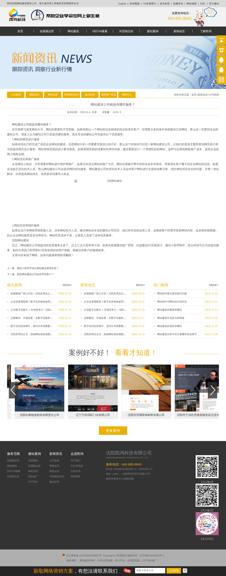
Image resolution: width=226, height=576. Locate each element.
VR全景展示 (149, 3)
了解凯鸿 (205, 31)
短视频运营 (47, 31)
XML (203, 3)
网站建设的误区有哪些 (169, 326)
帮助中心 (127, 94)
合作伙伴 (76, 471)
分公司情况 (77, 465)
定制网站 (33, 460)
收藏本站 (178, 3)
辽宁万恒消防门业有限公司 (85, 414)
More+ (67, 285)
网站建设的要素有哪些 (169, 309)
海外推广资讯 (108, 94)
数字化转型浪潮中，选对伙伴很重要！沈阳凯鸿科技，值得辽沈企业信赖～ (51, 326)
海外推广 (33, 476)
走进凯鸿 (77, 454)
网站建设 (73, 31)
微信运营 (90, 94)
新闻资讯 (55, 454)
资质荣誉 (76, 476)
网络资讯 (34, 94)
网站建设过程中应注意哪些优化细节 (177, 334)
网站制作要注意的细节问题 (172, 293)
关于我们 (76, 460)
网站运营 (53, 94)
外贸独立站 (126, 31)
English (122, 3)
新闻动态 (179, 31)
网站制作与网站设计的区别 (172, 301)
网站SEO (33, 471)
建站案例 (152, 31)
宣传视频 (134, 3)
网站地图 (192, 3)
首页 (20, 31)
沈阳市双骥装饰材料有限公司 (138, 414)
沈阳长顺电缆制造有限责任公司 (31, 414)
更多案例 (113, 431)
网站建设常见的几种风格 (170, 317)
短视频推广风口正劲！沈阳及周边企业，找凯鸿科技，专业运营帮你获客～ (51, 293)
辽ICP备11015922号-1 (151, 555)
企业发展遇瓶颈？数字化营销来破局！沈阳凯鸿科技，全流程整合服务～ (50, 301)
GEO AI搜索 (99, 31)
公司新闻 (16, 94)
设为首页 (165, 3)
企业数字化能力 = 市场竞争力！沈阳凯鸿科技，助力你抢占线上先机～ (49, 309)
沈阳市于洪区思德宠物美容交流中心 (191, 414)
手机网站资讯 (71, 94)
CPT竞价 (33, 481)
